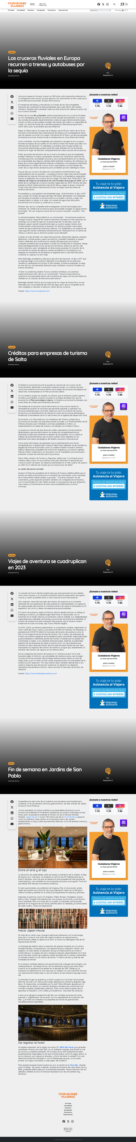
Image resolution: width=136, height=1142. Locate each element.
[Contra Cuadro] (32, 5)
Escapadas (41, 10)
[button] (12, 97)
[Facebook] (98, 4)
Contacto (68, 1131)
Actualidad (21, 10)
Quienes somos (68, 1128)
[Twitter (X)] (108, 101)
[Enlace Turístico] (43, 4)
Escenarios (52, 10)
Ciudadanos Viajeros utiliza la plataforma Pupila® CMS (68, 1139)
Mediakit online (68, 1130)
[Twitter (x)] (103, 4)
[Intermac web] (108, 196)
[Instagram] (107, 4)
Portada (11, 10)
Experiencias (63, 10)
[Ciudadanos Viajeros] (17, 4)
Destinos (31, 10)
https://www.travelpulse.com (37, 291)
